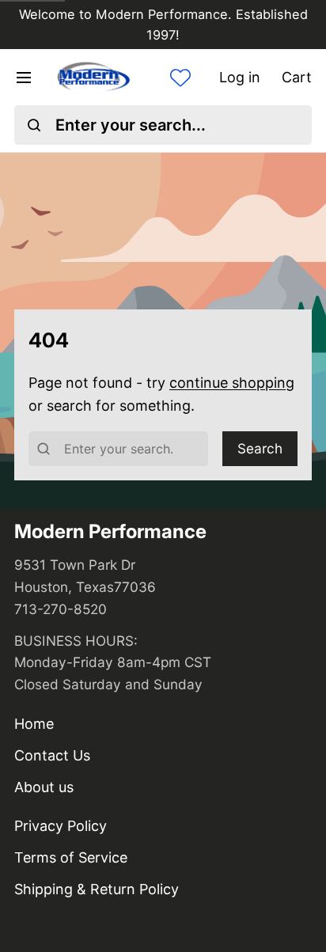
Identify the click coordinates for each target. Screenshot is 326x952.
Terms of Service (70, 857)
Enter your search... (130, 125)
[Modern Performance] (93, 77)
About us (44, 787)
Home (34, 723)
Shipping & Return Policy (96, 889)
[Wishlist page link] (180, 77)
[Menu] (30, 77)
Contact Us (52, 755)
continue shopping (231, 382)
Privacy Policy (60, 825)
